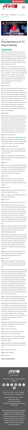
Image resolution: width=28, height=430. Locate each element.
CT (25, 202)
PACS (4, 392)
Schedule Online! (19, 1)
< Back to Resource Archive (8, 358)
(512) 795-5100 (14, 375)
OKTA (12, 392)
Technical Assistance (13, 399)
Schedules (21, 392)
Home (2, 14)
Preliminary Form (19, 394)
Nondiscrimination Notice (13, 401)
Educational (13, 14)
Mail (8, 392)
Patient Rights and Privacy (11, 397)
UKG (16, 392)
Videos (7, 14)
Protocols (11, 394)
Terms (20, 397)
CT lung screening (18, 137)
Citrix (6, 394)
